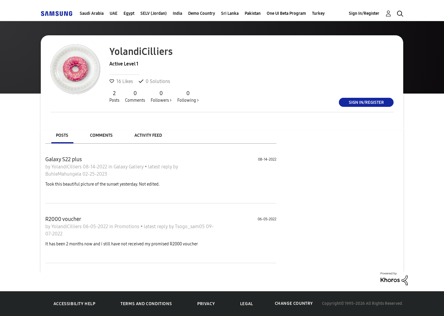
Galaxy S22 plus (63, 159)
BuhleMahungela (63, 174)
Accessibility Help (74, 303)
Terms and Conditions (146, 303)
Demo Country (201, 13)
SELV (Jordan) (153, 13)
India (177, 13)
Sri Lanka (230, 13)
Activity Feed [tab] (148, 135)
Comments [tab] (101, 135)
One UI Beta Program (286, 13)
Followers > (161, 96)
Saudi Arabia (92, 13)
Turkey (318, 13)
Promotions (127, 226)
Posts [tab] (62, 135)
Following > (188, 96)
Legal (246, 303)
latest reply (160, 167)
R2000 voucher (63, 219)
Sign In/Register (364, 13)
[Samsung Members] (56, 13)
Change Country (294, 303)
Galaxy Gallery (129, 167)
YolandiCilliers (67, 167)
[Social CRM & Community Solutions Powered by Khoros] (394, 278)
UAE (113, 13)
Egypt (129, 13)
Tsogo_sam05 (190, 226)
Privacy (206, 303)
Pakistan (253, 13)
